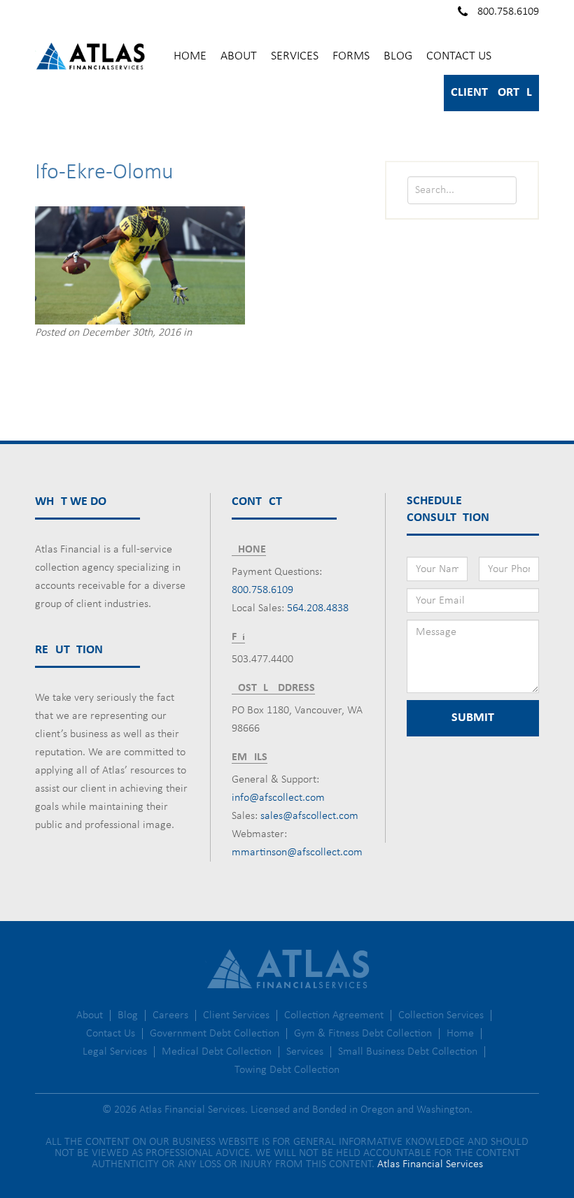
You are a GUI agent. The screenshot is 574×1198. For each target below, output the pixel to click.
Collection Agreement (334, 1015)
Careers (170, 1015)
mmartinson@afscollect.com (297, 852)
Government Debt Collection (214, 1033)
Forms (351, 56)
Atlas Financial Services (430, 1164)
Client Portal (491, 92)
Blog (398, 56)
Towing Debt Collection (287, 1070)
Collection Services (441, 1015)
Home (190, 56)
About (238, 56)
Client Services (236, 1015)
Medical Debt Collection (217, 1051)
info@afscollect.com (278, 798)
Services (294, 56)
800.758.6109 (508, 11)
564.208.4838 (318, 608)
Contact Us (458, 56)
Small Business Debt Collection (407, 1051)
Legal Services (115, 1051)
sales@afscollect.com (309, 816)
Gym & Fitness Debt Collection (363, 1033)
